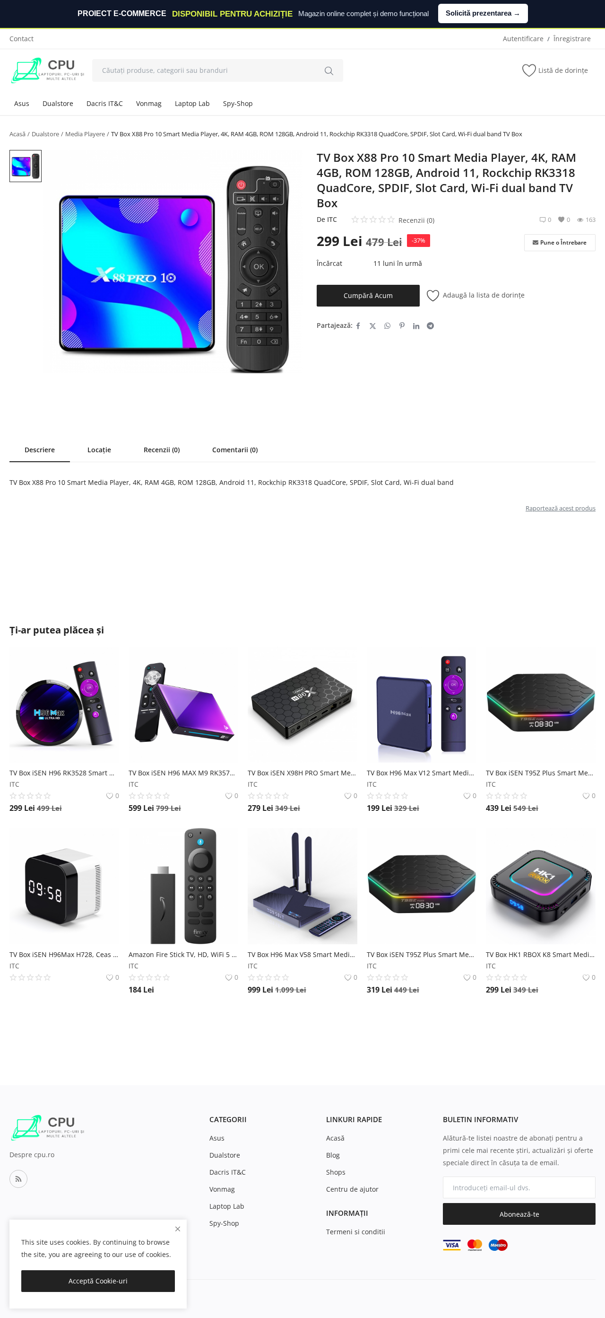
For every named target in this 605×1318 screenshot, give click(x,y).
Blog (333, 1155)
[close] (177, 1228)
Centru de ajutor (352, 1189)
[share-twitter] (372, 325)
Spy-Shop (238, 103)
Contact (21, 38)
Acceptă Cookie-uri (98, 1280)
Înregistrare (572, 38)
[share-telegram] (430, 325)
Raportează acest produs (561, 508)
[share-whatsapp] (387, 325)
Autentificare (523, 38)
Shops (336, 1172)
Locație (99, 449)
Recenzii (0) (162, 449)
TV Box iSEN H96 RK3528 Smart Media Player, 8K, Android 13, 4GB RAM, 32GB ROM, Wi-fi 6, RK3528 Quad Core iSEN (64, 772)
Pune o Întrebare (563, 242)
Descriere (40, 449)
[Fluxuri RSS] (18, 1179)
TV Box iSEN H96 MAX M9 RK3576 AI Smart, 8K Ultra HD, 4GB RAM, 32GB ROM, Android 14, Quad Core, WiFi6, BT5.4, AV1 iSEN (183, 772)
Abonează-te (519, 1214)
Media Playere (85, 134)
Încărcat (329, 263)
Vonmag (149, 103)
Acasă (17, 134)
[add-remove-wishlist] (104, 660)
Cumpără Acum (368, 295)
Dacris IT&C (104, 103)
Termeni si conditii (355, 1231)
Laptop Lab (192, 103)
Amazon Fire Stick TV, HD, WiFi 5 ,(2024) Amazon (183, 954)
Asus (21, 103)
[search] (329, 70)
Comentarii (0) (235, 449)
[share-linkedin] (416, 325)
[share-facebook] (358, 325)
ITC (332, 219)
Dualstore (58, 103)
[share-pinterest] (402, 325)
